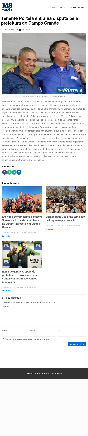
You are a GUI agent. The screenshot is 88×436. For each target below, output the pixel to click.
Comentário (6, 306)
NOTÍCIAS (63, 7)
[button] (4, 172)
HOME (53, 7)
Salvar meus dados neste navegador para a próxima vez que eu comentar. (27, 339)
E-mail (32, 330)
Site (59, 330)
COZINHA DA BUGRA (77, 7)
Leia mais (6, 236)
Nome (4, 330)
